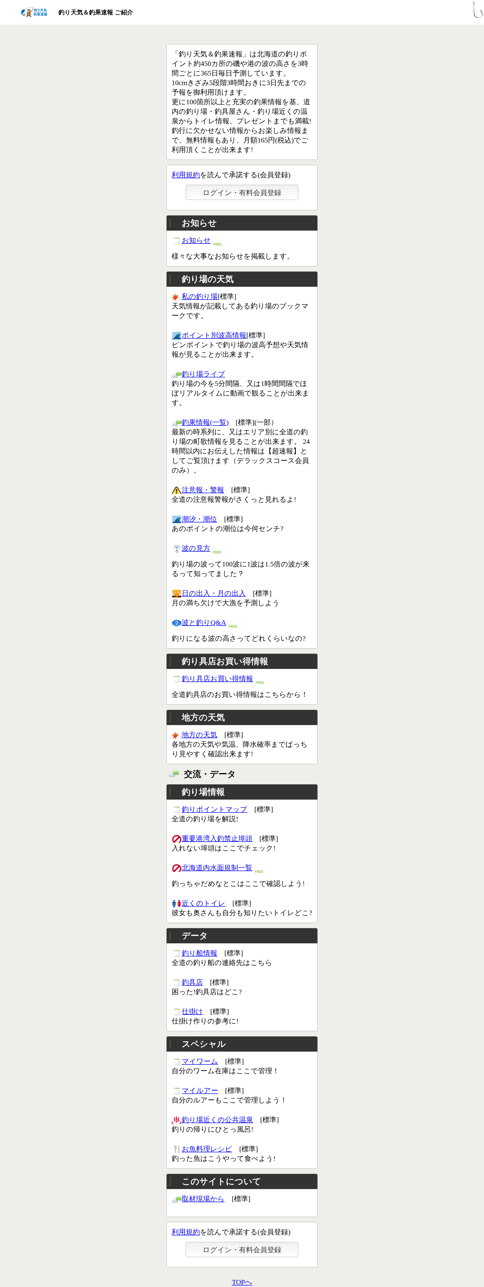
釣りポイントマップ (214, 809)
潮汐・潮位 (199, 519)
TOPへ (242, 1282)
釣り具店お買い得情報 (217, 679)
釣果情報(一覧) (205, 422)
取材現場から (203, 1199)
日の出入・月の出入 (214, 593)
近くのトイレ (203, 903)
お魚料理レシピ (207, 1149)
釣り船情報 (199, 953)
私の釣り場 (200, 296)
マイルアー (200, 1090)
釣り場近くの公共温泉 (217, 1120)
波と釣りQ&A (204, 622)
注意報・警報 (203, 490)
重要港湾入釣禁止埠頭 (217, 838)
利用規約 (186, 175)
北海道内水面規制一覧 (217, 868)
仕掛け (192, 1011)
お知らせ (196, 240)
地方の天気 (199, 735)
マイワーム (200, 1061)
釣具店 (192, 982)
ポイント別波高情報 (214, 335)
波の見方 (196, 548)
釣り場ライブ (203, 374)
